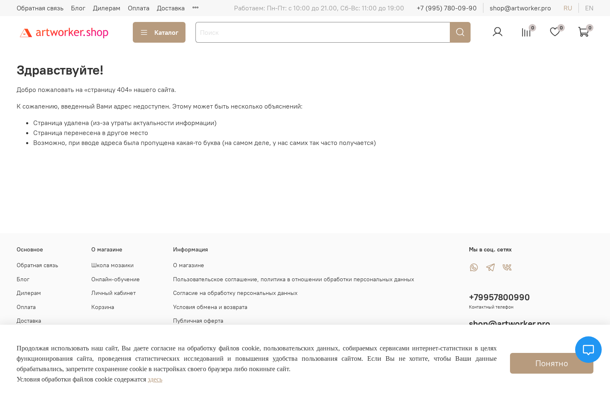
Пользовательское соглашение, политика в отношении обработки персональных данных (293, 279)
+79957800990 (499, 297)
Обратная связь (40, 8)
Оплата (138, 8)
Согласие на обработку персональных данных (235, 293)
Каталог (166, 32)
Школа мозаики (112, 265)
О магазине (188, 265)
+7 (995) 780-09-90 (447, 8)
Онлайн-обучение (115, 279)
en (589, 8)
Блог (78, 8)
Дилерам (106, 8)
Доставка (171, 8)
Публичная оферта (198, 320)
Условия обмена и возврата (210, 307)
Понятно (551, 363)
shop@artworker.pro (520, 8)
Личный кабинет (113, 293)
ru (568, 8)
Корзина (102, 307)
